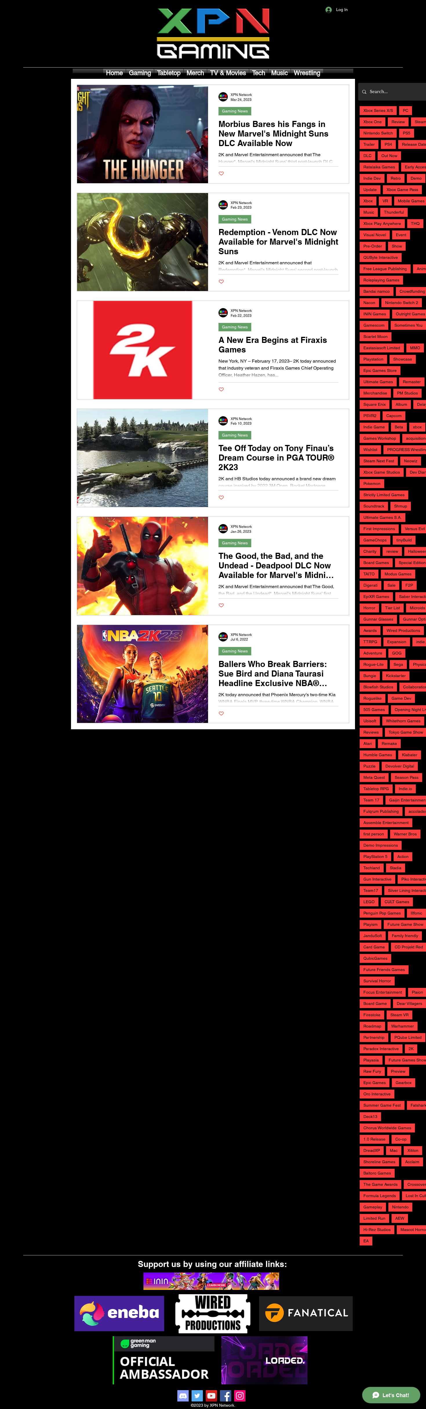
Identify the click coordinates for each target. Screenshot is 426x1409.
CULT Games (397, 901)
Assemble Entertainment (386, 822)
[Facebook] (225, 1395)
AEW (399, 1218)
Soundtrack (373, 506)
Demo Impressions (380, 845)
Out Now (389, 155)
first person (373, 834)
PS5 (406, 133)
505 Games (374, 709)
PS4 (388, 144)
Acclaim (412, 1161)
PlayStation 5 (375, 856)
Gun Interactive (377, 879)
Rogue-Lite (373, 664)
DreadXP (371, 1150)
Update (370, 189)
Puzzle (369, 766)
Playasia (371, 1060)
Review (398, 121)
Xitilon (412, 1150)
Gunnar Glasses (378, 619)
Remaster (412, 381)
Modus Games (398, 574)
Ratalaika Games (379, 167)
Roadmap (372, 1026)
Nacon (369, 302)
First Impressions (379, 528)
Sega (398, 664)
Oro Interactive (377, 1094)
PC (405, 110)
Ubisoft (369, 721)
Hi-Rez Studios (377, 1229)
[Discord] (183, 1395)
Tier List (392, 608)
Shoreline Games (379, 1161)
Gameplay (372, 1207)
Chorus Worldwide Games (387, 1128)
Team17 (370, 890)
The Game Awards (380, 1184)
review (392, 551)
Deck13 (370, 1116)
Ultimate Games (378, 381)
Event (401, 234)
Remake (389, 743)
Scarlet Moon (375, 336)
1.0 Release (374, 1139)
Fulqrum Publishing (381, 811)
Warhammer (402, 1026)
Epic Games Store (380, 370)
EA (366, 1241)
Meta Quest (374, 777)
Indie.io (405, 788)
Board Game (375, 1003)
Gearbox (404, 1082)
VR (385, 201)
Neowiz (410, 461)
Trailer (369, 144)
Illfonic (416, 913)
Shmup (400, 506)
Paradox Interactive (381, 1048)
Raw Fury (372, 1071)
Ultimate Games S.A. (382, 517)
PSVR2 (369, 415)
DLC (367, 155)
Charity (369, 551)
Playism (370, 924)
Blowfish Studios (378, 687)
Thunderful (394, 212)
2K (411, 1048)
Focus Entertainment (382, 992)
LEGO (369, 901)
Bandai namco (376, 291)
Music (368, 212)
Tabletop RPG (376, 788)
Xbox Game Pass (402, 189)
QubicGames (375, 958)
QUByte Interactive (380, 257)
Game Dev (401, 698)
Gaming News (235, 111)
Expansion (396, 641)
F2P (409, 585)
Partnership (374, 1037)
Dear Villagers (409, 1003)
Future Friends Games (384, 969)
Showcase (402, 359)
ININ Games (374, 314)
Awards (370, 630)
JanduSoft (372, 935)
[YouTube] (211, 1395)
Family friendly (405, 935)
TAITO (369, 574)
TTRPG (370, 641)
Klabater (409, 754)
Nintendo (400, 1207)
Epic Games (374, 1082)
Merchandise (375, 393)
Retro (396, 178)
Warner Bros (405, 834)
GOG (397, 653)
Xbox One (372, 121)
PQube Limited (408, 1037)
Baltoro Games (377, 1173)
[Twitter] (197, 1395)
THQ (415, 223)
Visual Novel (374, 234)
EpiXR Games (376, 596)
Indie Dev (372, 178)
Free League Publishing (385, 268)
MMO (415, 348)
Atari (367, 743)
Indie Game (374, 427)
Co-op (401, 1139)
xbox (417, 427)
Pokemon (372, 483)
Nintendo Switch (378, 133)
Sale (391, 585)
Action (403, 856)
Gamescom (374, 325)
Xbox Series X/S (378, 110)
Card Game (374, 947)
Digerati (370, 585)
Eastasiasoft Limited (381, 348)
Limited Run (374, 1218)
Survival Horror (377, 981)
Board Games (376, 562)
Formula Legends (379, 1195)
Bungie (369, 675)
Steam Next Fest (378, 461)
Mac (394, 1150)
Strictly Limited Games (384, 494)
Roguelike (372, 698)
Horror (369, 608)
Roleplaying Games (381, 280)
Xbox (368, 201)
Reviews (371, 732)
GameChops (375, 540)
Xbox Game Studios (381, 472)
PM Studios (407, 393)
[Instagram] (239, 1395)
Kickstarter (396, 675)
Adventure (372, 653)
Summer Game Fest (382, 1105)
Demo (416, 178)
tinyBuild (404, 540)
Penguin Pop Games (382, 913)
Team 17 (371, 800)
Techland (371, 868)
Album (401, 404)
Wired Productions (403, 630)
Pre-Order (372, 246)
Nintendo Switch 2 (401, 302)
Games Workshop (379, 438)
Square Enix (374, 404)
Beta (399, 427)
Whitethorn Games (403, 721)
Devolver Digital (399, 766)
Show (397, 246)
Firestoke (372, 1014)
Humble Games (377, 754)
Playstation (373, 359)
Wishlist (370, 449)
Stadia (395, 868)
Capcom (394, 415)
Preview (398, 1071)
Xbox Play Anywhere (382, 223)
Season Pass (406, 777)
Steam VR (399, 1014)
